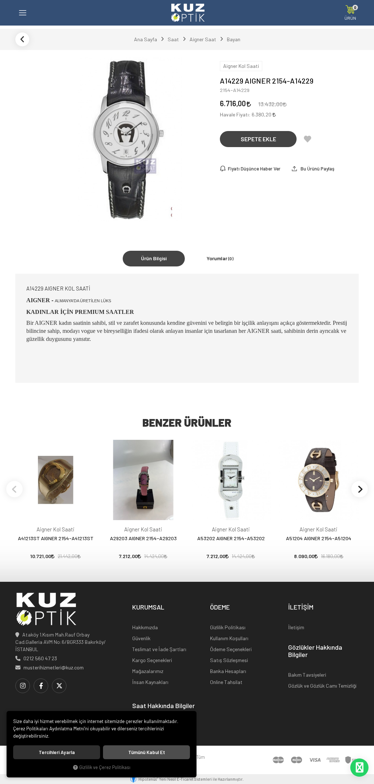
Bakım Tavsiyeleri (307, 675)
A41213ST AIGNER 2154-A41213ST (56, 538)
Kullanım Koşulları (229, 638)
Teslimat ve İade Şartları (159, 649)
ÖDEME (220, 607)
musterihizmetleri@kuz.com (53, 667)
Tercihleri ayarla (57, 752)
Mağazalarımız (147, 671)
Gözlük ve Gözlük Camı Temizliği (322, 686)
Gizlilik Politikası (227, 627)
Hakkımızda (145, 627)
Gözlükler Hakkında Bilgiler (315, 651)
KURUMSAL (148, 607)
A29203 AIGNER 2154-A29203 (143, 538)
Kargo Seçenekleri (152, 660)
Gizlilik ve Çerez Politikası (104, 767)
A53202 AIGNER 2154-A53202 (231, 538)
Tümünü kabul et (146, 752)
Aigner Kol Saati (56, 529)
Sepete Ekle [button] (258, 138)
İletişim (296, 627)
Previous (14, 489)
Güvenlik (141, 638)
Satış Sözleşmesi (229, 660)
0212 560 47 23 (40, 658)
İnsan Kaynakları (150, 682)
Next (359, 489)
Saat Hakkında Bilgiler (163, 706)
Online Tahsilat (226, 682)
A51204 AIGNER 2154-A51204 (318, 538)
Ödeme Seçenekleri (231, 649)
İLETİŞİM (300, 607)
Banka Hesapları (228, 671)
